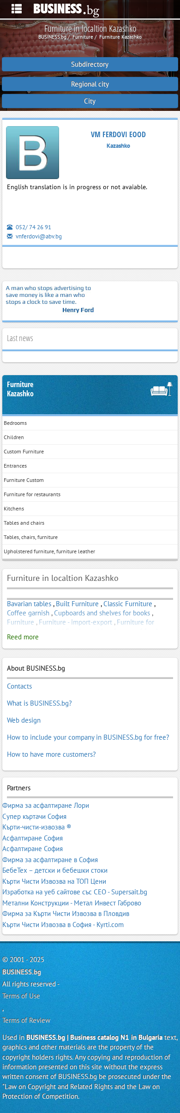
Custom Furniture (24, 451)
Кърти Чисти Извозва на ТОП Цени (54, 881)
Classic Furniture (127, 603)
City (90, 101)
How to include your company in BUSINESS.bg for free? (88, 737)
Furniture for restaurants (32, 494)
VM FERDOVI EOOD (118, 134)
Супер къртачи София (34, 816)
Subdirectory (89, 64)
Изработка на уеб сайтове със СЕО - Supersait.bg (74, 891)
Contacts (19, 686)
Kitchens (14, 508)
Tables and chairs (24, 522)
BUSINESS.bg (21, 972)
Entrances (15, 465)
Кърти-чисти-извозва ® (37, 827)
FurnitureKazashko (20, 389)
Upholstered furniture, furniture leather (49, 551)
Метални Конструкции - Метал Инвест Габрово (71, 903)
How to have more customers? (51, 754)
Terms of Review (26, 1020)
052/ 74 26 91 (32, 227)
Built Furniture (77, 603)
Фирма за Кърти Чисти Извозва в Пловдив (65, 913)
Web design (24, 720)
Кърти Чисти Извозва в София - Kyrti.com (63, 924)
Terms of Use (21, 995)
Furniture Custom (24, 479)
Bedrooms (15, 422)
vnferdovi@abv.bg (38, 236)
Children (14, 437)
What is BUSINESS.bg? (39, 703)
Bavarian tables (29, 603)
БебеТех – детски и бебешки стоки (55, 870)
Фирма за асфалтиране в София (50, 859)
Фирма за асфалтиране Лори (45, 805)
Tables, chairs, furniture (31, 536)
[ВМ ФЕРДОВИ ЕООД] (32, 154)
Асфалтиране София (32, 838)
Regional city (90, 84)
